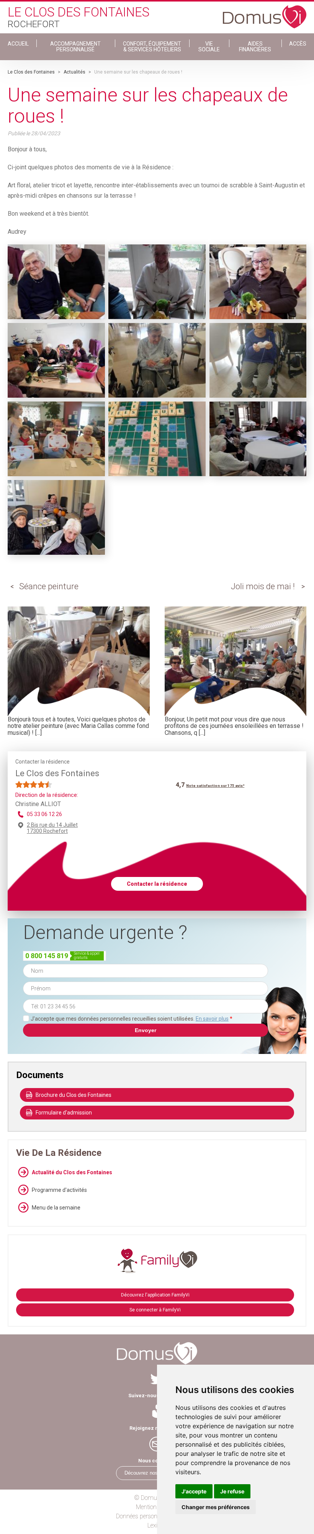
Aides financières (255, 46)
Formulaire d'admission (64, 1113)
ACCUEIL (18, 44)
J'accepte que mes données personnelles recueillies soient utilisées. (131, 1019)
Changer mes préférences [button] (216, 1507)
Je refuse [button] (232, 1491)
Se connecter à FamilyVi (155, 1310)
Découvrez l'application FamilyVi (155, 1295)
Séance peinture (48, 586)
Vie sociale (209, 46)
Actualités (74, 72)
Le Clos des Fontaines (31, 72)
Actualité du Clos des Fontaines (72, 1172)
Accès (297, 44)
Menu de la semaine (56, 1208)
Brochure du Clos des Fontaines (73, 1095)
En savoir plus (212, 1019)
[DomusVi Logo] (264, 13)
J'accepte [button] (194, 1491)
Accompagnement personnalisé (75, 46)
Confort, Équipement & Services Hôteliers (152, 46)
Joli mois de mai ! (263, 586)
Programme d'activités (59, 1190)
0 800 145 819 (46, 956)
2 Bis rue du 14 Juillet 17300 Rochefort (52, 828)
